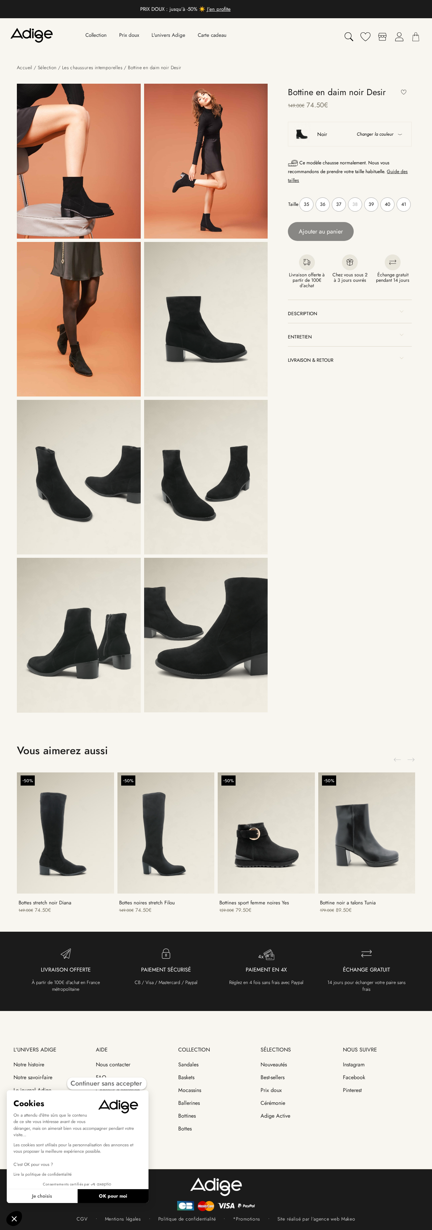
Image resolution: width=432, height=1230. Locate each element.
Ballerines (189, 1103)
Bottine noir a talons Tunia (348, 902)
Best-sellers (273, 1077)
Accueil (24, 67)
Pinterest (352, 1090)
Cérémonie (273, 1103)
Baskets (186, 1077)
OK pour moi (113, 1196)
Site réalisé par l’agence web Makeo (316, 1218)
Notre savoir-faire (33, 1077)
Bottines (187, 1116)
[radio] (306, 204)
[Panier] (416, 37)
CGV (82, 1218)
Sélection (47, 67)
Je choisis (42, 1196)
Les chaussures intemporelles (92, 67)
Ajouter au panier (321, 231)
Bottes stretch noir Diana (45, 902)
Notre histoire (29, 1064)
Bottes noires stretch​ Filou (147, 902)
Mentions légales (123, 1218)
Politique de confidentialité (187, 1218)
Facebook (354, 1077)
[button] (404, 92)
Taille (293, 204)
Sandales (188, 1064)
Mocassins (189, 1090)
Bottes (185, 1128)
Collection (194, 1050)
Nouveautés (274, 1064)
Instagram (353, 1064)
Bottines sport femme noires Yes (254, 902)
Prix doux (271, 1090)
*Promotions (246, 1218)
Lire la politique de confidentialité (43, 1174)
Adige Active (275, 1116)
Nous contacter (113, 1064)
